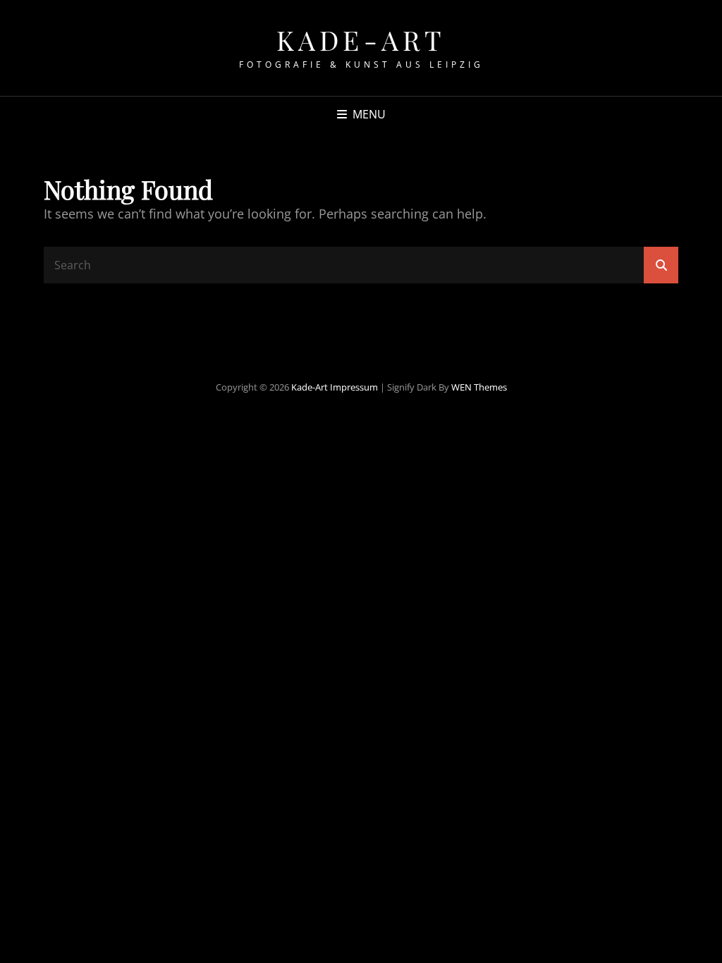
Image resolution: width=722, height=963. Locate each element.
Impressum (354, 387)
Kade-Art (361, 40)
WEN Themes (479, 387)
